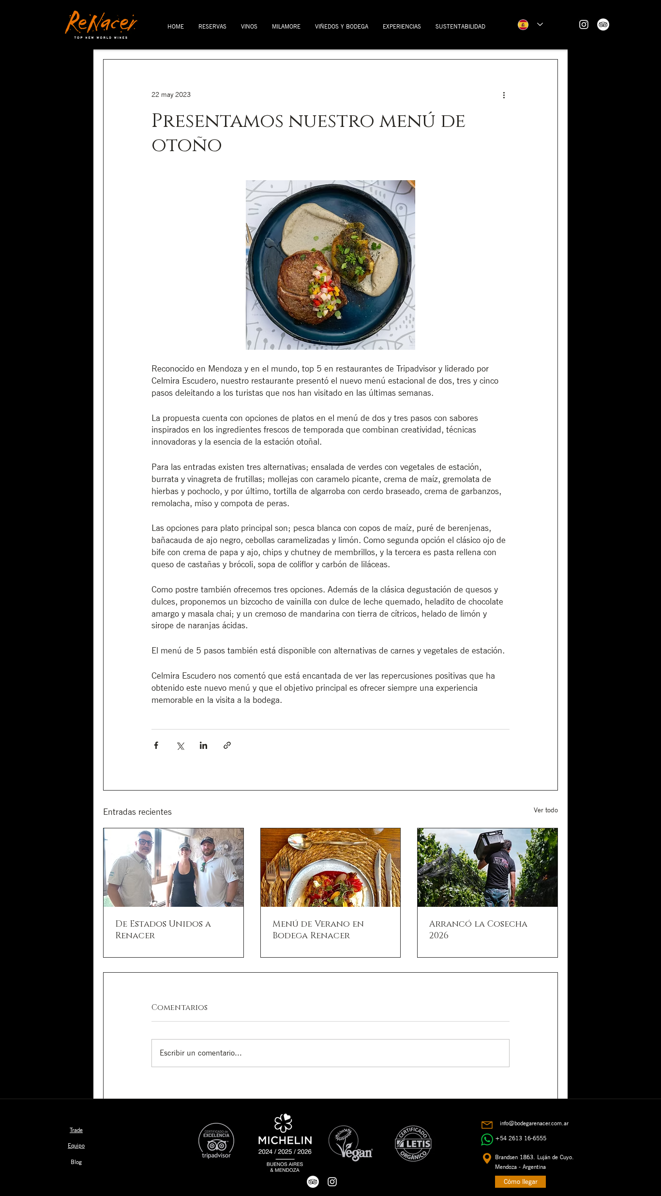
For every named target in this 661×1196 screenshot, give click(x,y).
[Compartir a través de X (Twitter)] (179, 745)
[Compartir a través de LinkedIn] (203, 745)
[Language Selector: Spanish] (530, 24)
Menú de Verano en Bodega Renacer (318, 930)
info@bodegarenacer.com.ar (534, 1123)
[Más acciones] (504, 94)
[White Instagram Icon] (584, 24)
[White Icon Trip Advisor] (603, 24)
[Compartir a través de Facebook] (156, 745)
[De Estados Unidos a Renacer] (173, 867)
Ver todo (546, 810)
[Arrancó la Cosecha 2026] (487, 867)
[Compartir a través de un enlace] (227, 745)
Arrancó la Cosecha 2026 (478, 930)
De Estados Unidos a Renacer (163, 930)
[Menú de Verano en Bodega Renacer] (331, 867)
